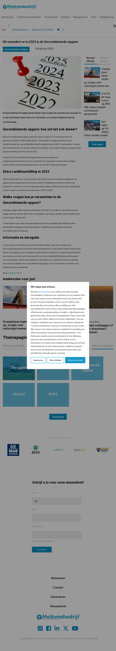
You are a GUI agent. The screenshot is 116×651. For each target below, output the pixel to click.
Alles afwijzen (56, 360)
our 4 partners (44, 291)
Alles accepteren (75, 360)
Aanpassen (38, 360)
